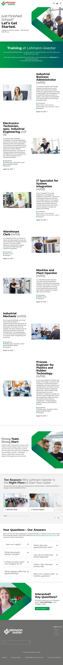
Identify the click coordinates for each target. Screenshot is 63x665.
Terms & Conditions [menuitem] (54, 657)
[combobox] (16, 643)
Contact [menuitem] (56, 634)
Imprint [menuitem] (4, 657)
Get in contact (42, 609)
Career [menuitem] (56, 632)
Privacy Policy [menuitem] (16, 657)
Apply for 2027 (42, 112)
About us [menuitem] (57, 629)
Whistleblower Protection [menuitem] (34, 657)
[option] (16, 502)
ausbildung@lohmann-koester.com (46, 535)
